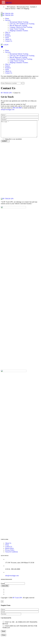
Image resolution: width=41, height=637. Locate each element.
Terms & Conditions (11, 552)
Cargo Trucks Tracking (17, 29)
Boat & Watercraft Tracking (18, 25)
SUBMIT (5, 141)
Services (7, 20)
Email (3, 583)
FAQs (7, 37)
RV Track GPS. (17, 597)
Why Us (7, 32)
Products (8, 36)
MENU (9, 3)
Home (7, 18)
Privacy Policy (9, 550)
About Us (8, 39)
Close (3, 635)
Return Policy (9, 548)
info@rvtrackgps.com (7, 109)
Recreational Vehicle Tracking (19, 22)
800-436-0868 (17, 108)
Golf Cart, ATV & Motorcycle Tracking (22, 24)
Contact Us (8, 41)
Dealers (7, 34)
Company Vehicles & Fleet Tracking (21, 27)
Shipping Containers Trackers (19, 30)
